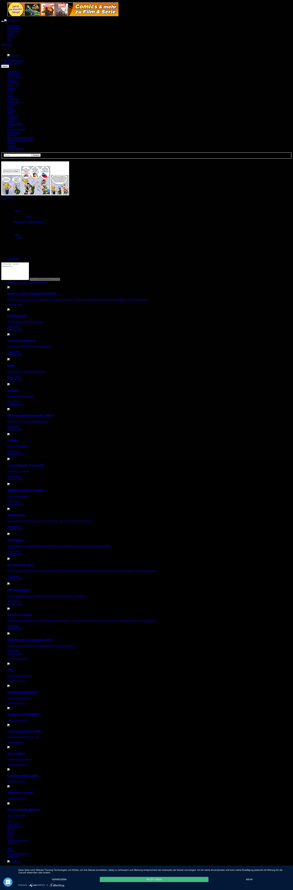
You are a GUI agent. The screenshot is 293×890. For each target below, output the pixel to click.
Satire (10, 126)
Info (9, 821)
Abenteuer (12, 118)
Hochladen (6, 44)
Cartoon (11, 104)
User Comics (13, 25)
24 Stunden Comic (16, 129)
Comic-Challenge (15, 148)
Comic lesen (7, 197)
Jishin (28, 216)
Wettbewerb (13, 31)
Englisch (11, 134)
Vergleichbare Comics (18, 658)
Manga (10, 96)
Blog (9, 39)
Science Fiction (14, 77)
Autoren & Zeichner (11, 63)
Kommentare (13, 258)
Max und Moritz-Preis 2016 (20, 140)
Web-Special (13, 132)
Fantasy (11, 80)
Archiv (10, 34)
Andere (10, 88)
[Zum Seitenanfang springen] (14, 861)
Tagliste (11, 829)
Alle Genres (13, 74)
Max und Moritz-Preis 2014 (20, 137)
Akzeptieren (154, 879)
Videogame (12, 99)
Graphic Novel (14, 102)
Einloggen (6, 60)
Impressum (12, 843)
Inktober (11, 145)
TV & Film (12, 115)
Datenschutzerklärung (17, 840)
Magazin (11, 143)
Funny (10, 107)
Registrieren (17, 60)
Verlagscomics (14, 28)
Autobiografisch (15, 123)
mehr (249, 879)
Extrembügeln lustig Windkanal (28, 221)
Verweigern (59, 879)
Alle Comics (13, 71)
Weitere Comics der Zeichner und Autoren (27, 282)
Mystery (11, 110)
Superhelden (13, 82)
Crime (10, 93)
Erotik (10, 121)
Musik (10, 112)
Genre (5, 66)
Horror (10, 91)
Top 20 (10, 36)
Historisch (12, 85)
